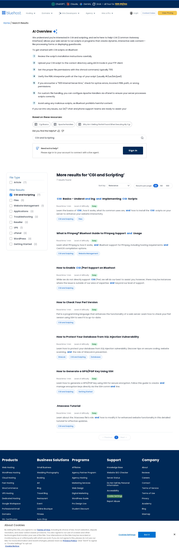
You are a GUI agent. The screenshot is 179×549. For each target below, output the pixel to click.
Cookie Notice (12, 546)
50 (161, 185)
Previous (108, 437)
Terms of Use (43, 529)
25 (156, 185)
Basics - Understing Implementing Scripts (97, 198)
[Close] (174, 534)
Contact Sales (148, 13)
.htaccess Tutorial (68, 406)
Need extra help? (49, 148)
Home (6, 23)
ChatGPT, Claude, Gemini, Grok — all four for (91, 4)
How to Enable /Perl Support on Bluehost (85, 267)
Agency (89, 13)
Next (123, 437)
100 (167, 185)
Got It (147, 534)
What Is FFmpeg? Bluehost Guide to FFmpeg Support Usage (99, 233)
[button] (142, 138)
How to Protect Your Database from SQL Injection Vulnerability (97, 336)
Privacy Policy (70, 540)
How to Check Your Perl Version (77, 302)
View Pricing (167, 13)
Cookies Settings (127, 534)
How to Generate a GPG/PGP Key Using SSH (84, 371)
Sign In (133, 150)
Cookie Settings (114, 496)
